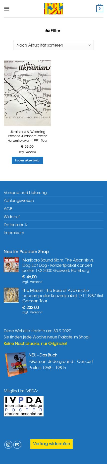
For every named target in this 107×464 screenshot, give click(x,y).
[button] (7, 8)
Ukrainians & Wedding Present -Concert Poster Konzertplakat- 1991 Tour (27, 136)
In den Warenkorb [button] (27, 160)
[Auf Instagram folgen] (8, 445)
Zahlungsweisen (19, 200)
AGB (8, 208)
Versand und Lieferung (25, 192)
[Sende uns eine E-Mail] (17, 445)
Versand (30, 151)
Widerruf (12, 216)
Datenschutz (16, 224)
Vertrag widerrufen (51, 443)
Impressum (14, 232)
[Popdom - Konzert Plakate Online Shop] (53, 8)
